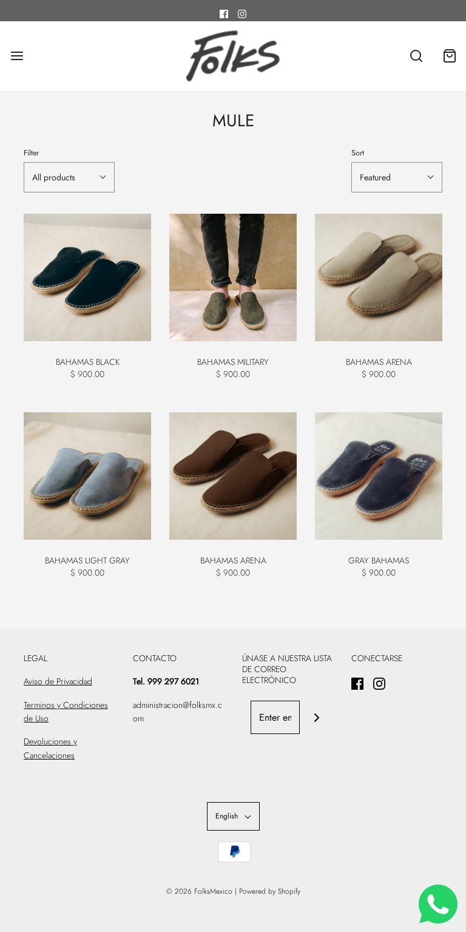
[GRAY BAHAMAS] (378, 476)
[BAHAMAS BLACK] (87, 277)
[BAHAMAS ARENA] (378, 277)
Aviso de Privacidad (58, 681)
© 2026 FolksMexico (199, 891)
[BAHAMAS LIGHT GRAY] (87, 476)
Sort (357, 153)
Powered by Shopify (269, 891)
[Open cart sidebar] (449, 56)
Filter (31, 153)
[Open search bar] (416, 56)
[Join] (316, 717)
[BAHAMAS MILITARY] (233, 277)
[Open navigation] (16, 56)
